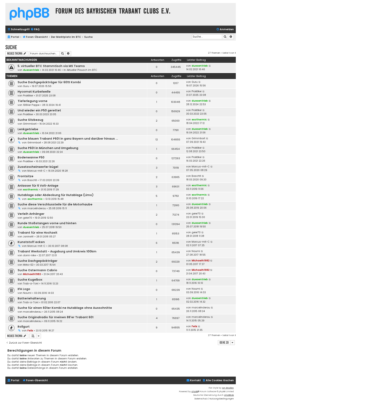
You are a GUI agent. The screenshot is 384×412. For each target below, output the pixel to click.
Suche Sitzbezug (30, 120)
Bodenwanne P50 (31, 157)
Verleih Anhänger (31, 214)
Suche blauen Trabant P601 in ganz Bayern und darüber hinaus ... (68, 139)
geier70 (27, 217)
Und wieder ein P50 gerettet (39, 110)
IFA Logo (24, 289)
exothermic (199, 119)
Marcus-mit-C (36, 170)
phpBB (194, 391)
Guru (26, 86)
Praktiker (28, 95)
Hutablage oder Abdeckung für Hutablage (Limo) (56, 195)
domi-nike (29, 255)
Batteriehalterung (32, 298)
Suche (11, 47)
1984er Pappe (31, 105)
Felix (30, 330)
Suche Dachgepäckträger (37, 261)
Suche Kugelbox (30, 280)
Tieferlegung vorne (32, 101)
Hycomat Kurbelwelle (34, 92)
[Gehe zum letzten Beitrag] (210, 66)
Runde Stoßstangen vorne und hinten (47, 223)
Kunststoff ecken (31, 242)
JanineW (28, 236)
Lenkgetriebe (28, 129)
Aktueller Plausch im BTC (82, 70)
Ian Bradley (228, 387)
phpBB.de (229, 395)
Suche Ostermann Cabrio (37, 270)
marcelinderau (36, 208)
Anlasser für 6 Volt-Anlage (38, 186)
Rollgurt (24, 327)
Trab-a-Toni (30, 283)
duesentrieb (31, 70)
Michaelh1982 (200, 260)
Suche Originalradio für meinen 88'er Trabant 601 (55, 317)
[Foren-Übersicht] (29, 14)
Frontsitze (25, 176)
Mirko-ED (28, 264)
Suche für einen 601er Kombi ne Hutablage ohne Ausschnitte (65, 308)
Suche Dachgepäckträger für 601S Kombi (49, 82)
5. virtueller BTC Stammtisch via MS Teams (51, 66)
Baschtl (32, 180)
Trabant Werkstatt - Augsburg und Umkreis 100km (57, 251)
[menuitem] (35, 29)
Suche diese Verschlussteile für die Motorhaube (55, 204)
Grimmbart (30, 123)
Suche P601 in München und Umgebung (48, 148)
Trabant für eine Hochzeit (37, 233)
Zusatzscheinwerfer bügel (38, 167)
